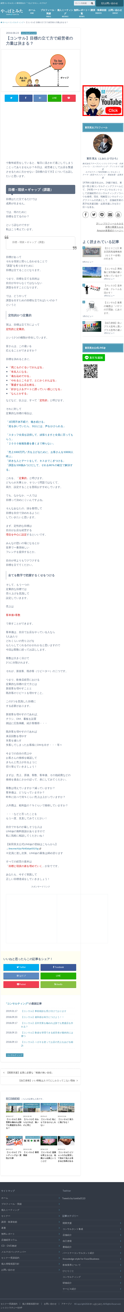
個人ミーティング (65, 13)
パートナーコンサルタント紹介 (78, 1252)
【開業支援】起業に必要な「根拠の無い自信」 (30, 1072)
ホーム (32, 11)
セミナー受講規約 (10, 1257)
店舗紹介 (67, 1235)
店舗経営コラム (9, 1239)
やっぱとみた (96, 1304)
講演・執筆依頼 (98, 11)
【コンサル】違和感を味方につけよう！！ (42, 1017)
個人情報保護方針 (10, 1263)
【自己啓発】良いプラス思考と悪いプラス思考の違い (113, 326)
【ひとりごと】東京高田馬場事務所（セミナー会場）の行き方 (113, 253)
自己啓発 (67, 1241)
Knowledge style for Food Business (81, 1258)
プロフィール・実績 (49, 13)
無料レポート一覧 (82, 13)
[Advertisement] (40, 135)
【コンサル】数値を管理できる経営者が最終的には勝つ (47, 1034)
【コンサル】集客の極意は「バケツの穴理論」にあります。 (113, 307)
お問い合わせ (111, 3)
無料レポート (8, 1233)
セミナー (5, 1215)
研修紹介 (67, 1282)
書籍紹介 (67, 1247)
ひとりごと (68, 1270)
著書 (3, 1227)
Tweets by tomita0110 (73, 1198)
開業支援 (67, 1223)
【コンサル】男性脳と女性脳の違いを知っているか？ (113, 272)
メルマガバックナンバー (13, 1251)
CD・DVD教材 (9, 1245)
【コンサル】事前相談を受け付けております (43, 1011)
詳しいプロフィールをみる (109, 223)
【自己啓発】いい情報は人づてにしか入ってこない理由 (46, 1080)
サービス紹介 (69, 1288)
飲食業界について (72, 1264)
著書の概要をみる (114, 227)
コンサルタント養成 (73, 1229)
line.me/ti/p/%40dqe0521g (24, 848)
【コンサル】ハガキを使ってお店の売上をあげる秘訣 (47, 1044)
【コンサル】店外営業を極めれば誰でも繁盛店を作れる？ (47, 1025)
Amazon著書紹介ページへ (110, 230)
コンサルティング (17, 1003)
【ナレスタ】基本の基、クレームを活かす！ (113, 289)
